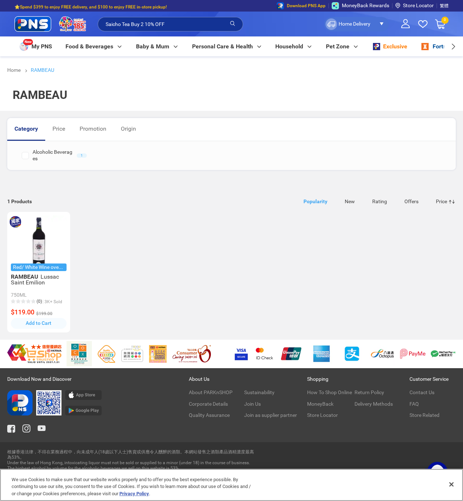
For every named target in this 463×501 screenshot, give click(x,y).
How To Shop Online (329, 392)
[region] (231, 485)
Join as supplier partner (270, 415)
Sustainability (259, 392)
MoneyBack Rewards (365, 5)
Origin (128, 128)
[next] (453, 46)
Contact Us (421, 392)
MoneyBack (320, 404)
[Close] (451, 484)
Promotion (93, 128)
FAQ (414, 404)
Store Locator (418, 5)
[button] (356, 24)
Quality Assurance (209, 415)
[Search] (232, 24)
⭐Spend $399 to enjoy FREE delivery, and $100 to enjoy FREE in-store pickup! (90, 5)
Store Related (424, 415)
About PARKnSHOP (211, 392)
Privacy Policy (134, 493)
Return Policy (369, 392)
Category (26, 128)
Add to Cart (38, 323)
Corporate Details (208, 404)
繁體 (444, 5)
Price (58, 128)
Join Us (252, 404)
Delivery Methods (373, 404)
